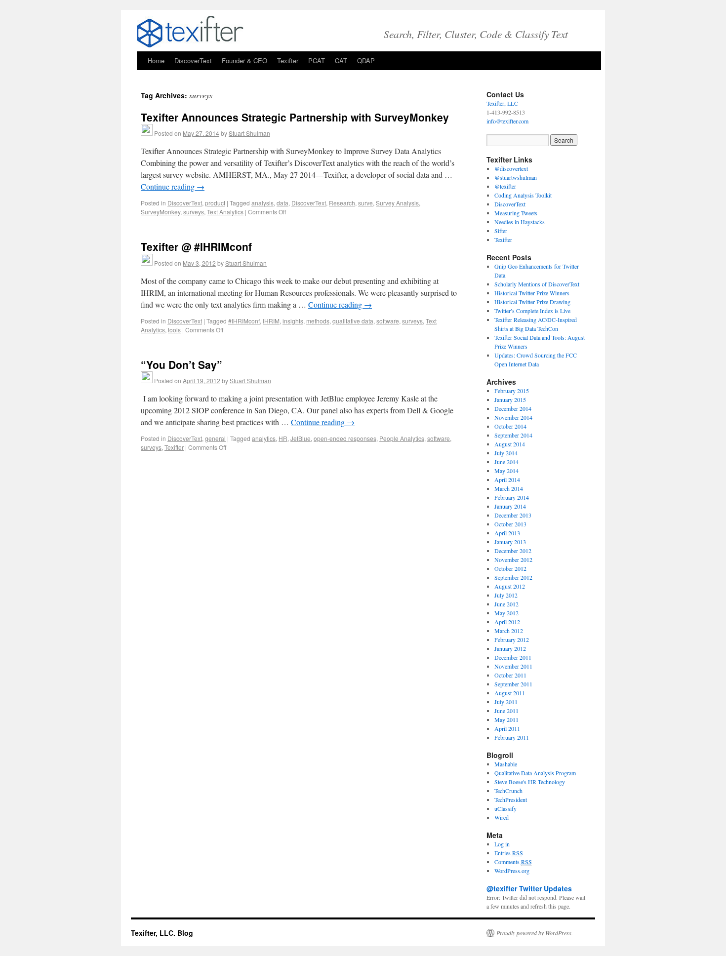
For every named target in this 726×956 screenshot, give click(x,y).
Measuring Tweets (515, 213)
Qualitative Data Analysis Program (535, 773)
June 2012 (506, 604)
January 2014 (510, 506)
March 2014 (508, 488)
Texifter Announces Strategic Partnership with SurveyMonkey (295, 117)
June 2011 (506, 711)
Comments (513, 862)
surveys (193, 211)
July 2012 (506, 595)
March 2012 (508, 631)
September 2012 (513, 577)
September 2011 (513, 684)
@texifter (505, 186)
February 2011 (511, 737)
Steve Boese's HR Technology (529, 782)
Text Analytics (225, 211)
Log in (502, 844)
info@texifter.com (507, 121)
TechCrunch (508, 791)
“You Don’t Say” (181, 364)
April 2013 (507, 533)
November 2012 (513, 559)
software (387, 321)
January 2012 (510, 648)
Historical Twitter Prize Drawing (532, 302)
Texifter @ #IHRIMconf (196, 246)
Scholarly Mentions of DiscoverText (536, 284)
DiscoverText (193, 60)
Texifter (287, 60)
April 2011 (507, 728)
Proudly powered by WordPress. (534, 933)
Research (342, 203)
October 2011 (510, 675)
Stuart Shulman (249, 133)
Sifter (500, 231)
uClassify (505, 808)
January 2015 (510, 399)
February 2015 (511, 391)
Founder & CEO (244, 60)
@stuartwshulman (515, 177)
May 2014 (506, 471)
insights (292, 321)
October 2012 (510, 568)
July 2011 (506, 702)
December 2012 (512, 551)
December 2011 (512, 657)
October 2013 (510, 524)
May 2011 (506, 719)
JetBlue (300, 438)
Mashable (505, 764)
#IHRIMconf (244, 321)
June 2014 (506, 462)
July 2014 (506, 453)
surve (365, 203)
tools (174, 329)
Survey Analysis (397, 203)
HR (283, 438)
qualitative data (352, 321)
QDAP (366, 60)
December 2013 (512, 515)
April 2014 (507, 479)
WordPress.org (511, 871)
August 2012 (509, 586)
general (215, 438)
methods (317, 321)
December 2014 (512, 408)
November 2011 (513, 666)
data (282, 203)
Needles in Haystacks (519, 222)
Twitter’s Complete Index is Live (532, 311)
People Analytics (401, 438)
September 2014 (513, 435)
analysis (262, 203)
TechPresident (510, 799)
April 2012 (507, 622)
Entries (508, 853)
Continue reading (172, 186)
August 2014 (509, 444)
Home (156, 60)
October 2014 (510, 426)
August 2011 (509, 693)
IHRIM (271, 321)
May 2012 (506, 613)
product (215, 203)
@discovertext (511, 168)
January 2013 (510, 542)
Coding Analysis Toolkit (523, 195)
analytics (264, 438)
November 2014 (513, 417)
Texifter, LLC (502, 103)
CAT (341, 60)
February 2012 (511, 639)
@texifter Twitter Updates (529, 888)
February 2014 (511, 497)
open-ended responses (345, 438)
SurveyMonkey (160, 211)
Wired (501, 817)
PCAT (316, 60)
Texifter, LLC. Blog (162, 933)
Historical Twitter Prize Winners (531, 293)
